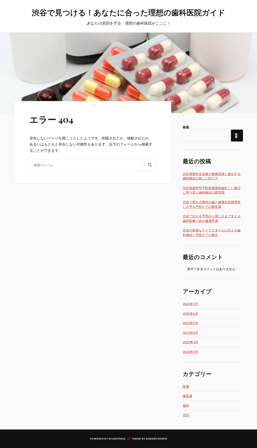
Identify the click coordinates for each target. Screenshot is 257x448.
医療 (186, 386)
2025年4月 (190, 332)
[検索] (150, 165)
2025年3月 (190, 342)
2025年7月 (190, 304)
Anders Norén (156, 438)
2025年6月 (190, 313)
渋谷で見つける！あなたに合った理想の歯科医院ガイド (128, 12)
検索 (186, 127)
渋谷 (186, 415)
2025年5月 (190, 323)
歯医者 (187, 396)
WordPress (117, 438)
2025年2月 (190, 352)
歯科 (186, 405)
